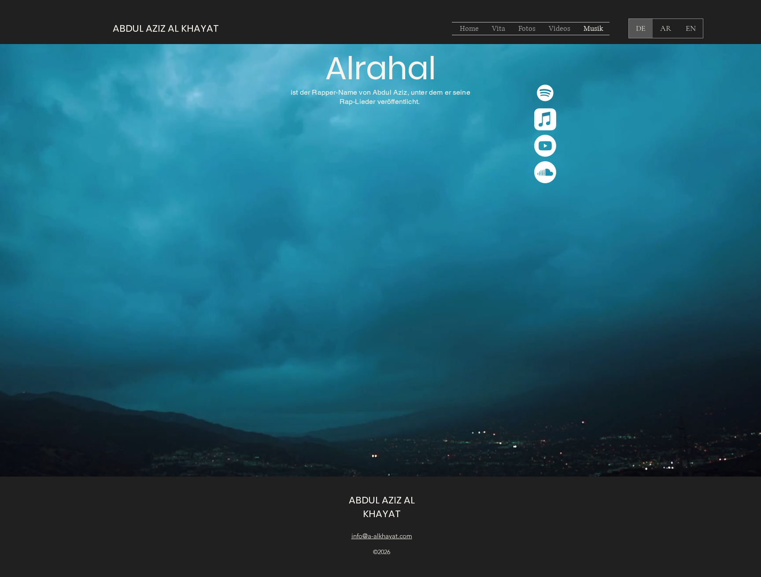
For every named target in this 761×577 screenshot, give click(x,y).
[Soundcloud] (545, 172)
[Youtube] (545, 146)
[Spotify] (545, 93)
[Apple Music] (545, 119)
